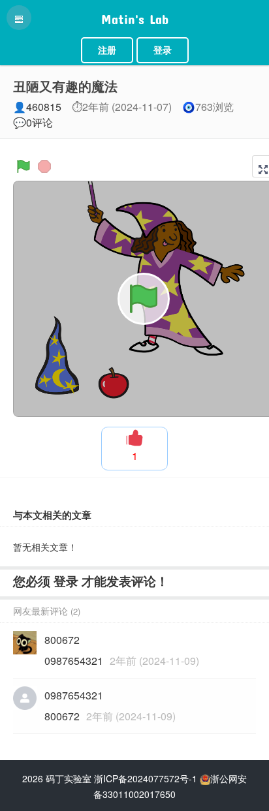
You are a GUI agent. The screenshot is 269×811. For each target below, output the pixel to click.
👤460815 (37, 106)
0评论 (39, 122)
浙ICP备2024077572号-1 (145, 778)
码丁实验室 (68, 778)
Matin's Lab (134, 16)
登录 (162, 50)
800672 (62, 716)
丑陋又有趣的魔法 (65, 85)
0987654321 (73, 660)
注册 (107, 50)
